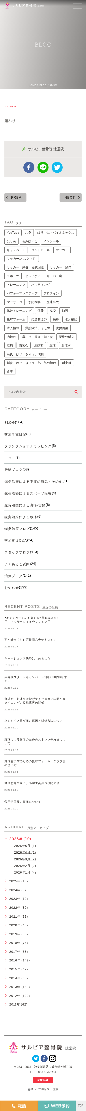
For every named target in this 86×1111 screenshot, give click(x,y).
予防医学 (34, 302)
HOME (32, 85)
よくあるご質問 (17, 564)
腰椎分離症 (66, 337)
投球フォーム (16, 319)
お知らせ (11, 588)
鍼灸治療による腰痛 (20, 517)
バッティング (40, 284)
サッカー (62, 250)
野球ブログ (13, 470)
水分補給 (71, 319)
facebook (28, 167)
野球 (52, 345)
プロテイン (51, 293)
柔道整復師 (39, 319)
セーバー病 (54, 276)
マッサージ (14, 302)
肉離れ (11, 337)
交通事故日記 (15, 434)
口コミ (9, 458)
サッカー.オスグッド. (21, 258)
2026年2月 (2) (25, 865)
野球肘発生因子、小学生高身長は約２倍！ (33, 783)
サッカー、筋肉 (60, 267)
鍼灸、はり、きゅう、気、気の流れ (31, 363)
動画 (65, 310)
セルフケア (33, 276)
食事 (10, 371)
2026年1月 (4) (25, 872)
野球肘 (66, 345)
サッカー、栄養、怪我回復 (25, 267)
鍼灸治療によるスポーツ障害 (28, 493)
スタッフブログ (17, 552)
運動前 (38, 345)
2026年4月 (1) (25, 852)
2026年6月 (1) (25, 845)
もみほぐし (29, 241)
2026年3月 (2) (25, 859)
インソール (51, 241)
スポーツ (13, 276)
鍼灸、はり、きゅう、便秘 (25, 354)
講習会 (23, 345)
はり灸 (11, 241)
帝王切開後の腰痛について (22, 801)
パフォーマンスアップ (22, 293)
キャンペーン (16, 250)
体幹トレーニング (19, 310)
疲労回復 (62, 328)
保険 (40, 310)
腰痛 (10, 345)
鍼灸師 (66, 363)
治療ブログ (13, 576)
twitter (57, 167)
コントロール (40, 250)
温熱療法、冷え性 (37, 328)
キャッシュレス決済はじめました (27, 658)
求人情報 (13, 328)
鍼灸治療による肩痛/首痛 (25, 505)
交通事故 (53, 302)
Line (43, 167)
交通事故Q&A (15, 540)
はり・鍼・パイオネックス (55, 232)
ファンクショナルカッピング (28, 446)
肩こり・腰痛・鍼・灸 (37, 337)
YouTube (13, 232)
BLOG (43, 85)
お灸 (28, 232)
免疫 (53, 310)
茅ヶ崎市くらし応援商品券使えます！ (30, 639)
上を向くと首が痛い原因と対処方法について (35, 720)
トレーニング (16, 284)
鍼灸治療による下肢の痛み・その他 (33, 481)
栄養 (56, 319)
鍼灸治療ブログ (17, 529)
